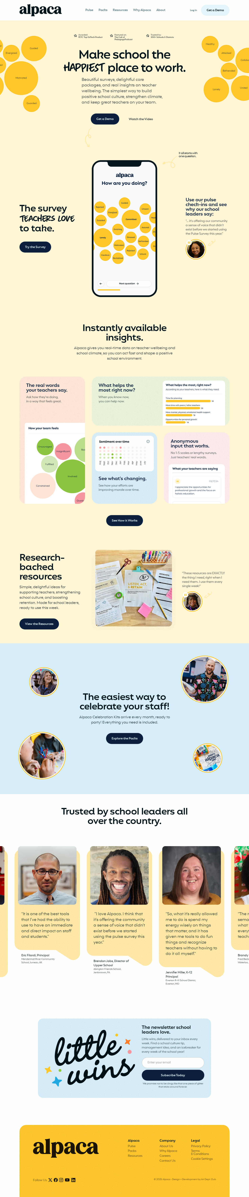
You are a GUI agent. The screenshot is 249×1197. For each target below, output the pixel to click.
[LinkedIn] (73, 1180)
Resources (120, 10)
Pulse (89, 10)
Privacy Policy (201, 1146)
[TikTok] (67, 1180)
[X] (50, 1180)
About (160, 10)
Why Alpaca (142, 10)
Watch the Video (141, 119)
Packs (103, 10)
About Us (166, 1146)
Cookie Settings (202, 1159)
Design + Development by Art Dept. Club (194, 1179)
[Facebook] (56, 1180)
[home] (40, 10)
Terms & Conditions (200, 1152)
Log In (193, 10)
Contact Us (167, 1161)
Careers (165, 1156)
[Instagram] (61, 1180)
